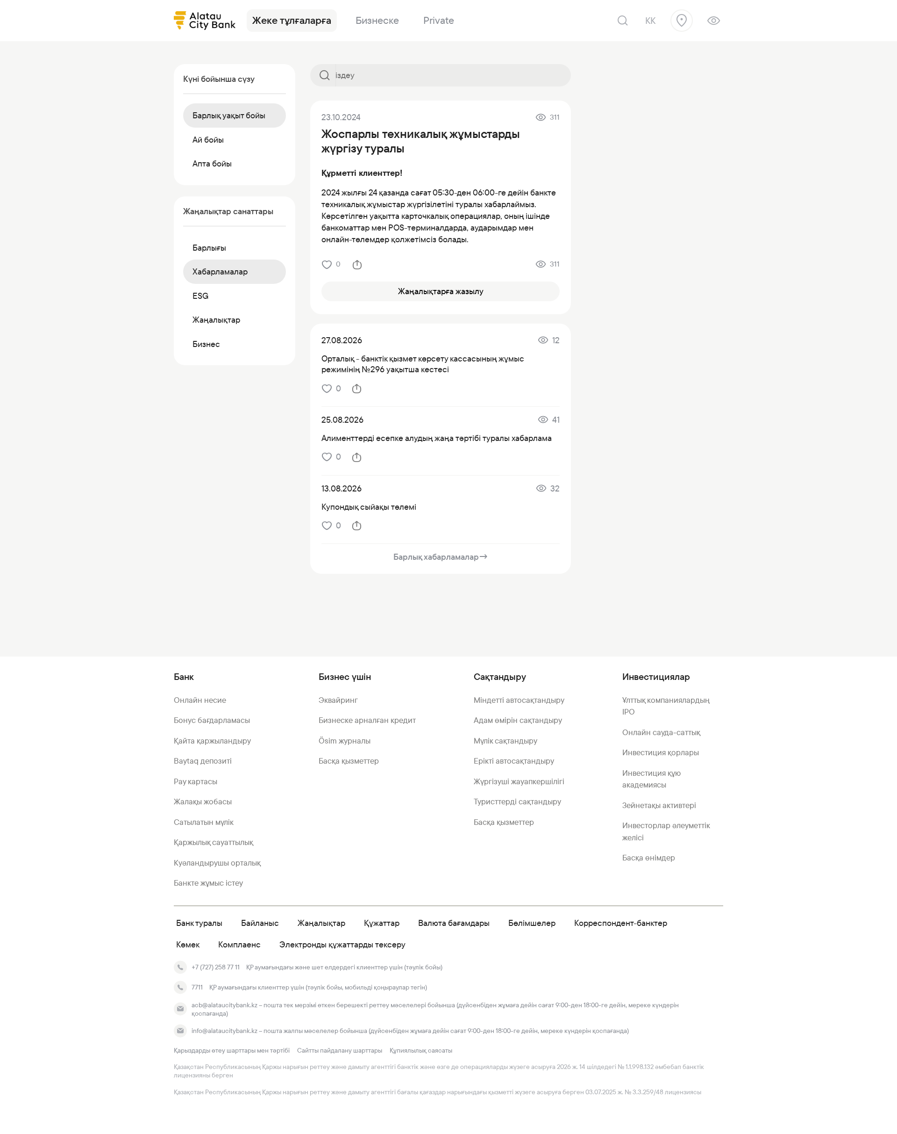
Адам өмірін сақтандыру (518, 720)
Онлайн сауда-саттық (661, 732)
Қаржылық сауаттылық (213, 842)
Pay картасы (195, 781)
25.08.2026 (342, 419)
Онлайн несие (200, 700)
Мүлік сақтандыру (505, 741)
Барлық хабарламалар (440, 556)
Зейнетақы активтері (659, 805)
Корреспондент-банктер (620, 922)
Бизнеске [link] (377, 20)
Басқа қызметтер (349, 761)
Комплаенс (239, 944)
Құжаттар (381, 922)
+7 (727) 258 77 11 (216, 967)
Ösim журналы (344, 741)
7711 (197, 987)
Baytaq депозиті (203, 761)
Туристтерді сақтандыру (517, 801)
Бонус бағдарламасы (212, 720)
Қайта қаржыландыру (212, 741)
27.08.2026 (341, 340)
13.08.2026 (341, 488)
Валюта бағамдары (454, 922)
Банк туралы (199, 922)
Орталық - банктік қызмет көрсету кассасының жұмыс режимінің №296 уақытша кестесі (422, 364)
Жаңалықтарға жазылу (441, 291)
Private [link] (438, 20)
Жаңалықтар (321, 922)
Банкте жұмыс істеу (208, 883)
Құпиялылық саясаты (421, 1050)
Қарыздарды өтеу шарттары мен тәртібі (232, 1050)
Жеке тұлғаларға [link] (291, 20)
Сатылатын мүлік (204, 822)
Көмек (187, 944)
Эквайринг (338, 700)
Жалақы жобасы (203, 801)
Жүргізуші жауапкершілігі (519, 781)
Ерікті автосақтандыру (514, 761)
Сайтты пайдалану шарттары (339, 1050)
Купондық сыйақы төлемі (368, 506)
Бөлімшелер (531, 922)
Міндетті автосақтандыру (519, 700)
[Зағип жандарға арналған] (713, 20)
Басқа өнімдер (648, 857)
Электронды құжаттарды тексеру (342, 944)
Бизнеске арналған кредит (367, 720)
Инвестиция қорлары (660, 752)
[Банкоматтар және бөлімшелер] (681, 20)
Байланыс (260, 922)
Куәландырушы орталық (217, 863)
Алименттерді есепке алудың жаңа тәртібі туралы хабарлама (436, 438)
